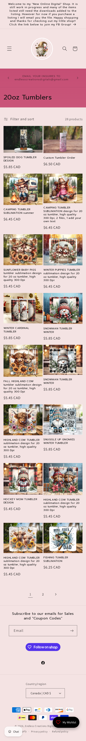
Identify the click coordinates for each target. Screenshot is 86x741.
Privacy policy (39, 731)
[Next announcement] (77, 78)
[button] (9, 49)
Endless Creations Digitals (41, 726)
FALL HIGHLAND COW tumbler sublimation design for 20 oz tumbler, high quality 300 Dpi (23, 386)
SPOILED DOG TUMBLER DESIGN (20, 159)
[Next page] (55, 594)
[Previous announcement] (8, 78)
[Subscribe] (72, 630)
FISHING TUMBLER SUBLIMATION (55, 559)
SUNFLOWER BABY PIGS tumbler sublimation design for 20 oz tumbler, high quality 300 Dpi (23, 275)
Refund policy (60, 731)
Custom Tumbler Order (59, 158)
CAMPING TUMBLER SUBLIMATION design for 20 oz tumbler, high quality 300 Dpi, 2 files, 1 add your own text (62, 214)
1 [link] (30, 594)
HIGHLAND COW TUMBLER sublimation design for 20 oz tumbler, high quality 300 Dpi (22, 445)
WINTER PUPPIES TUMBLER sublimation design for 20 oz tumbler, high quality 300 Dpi (61, 275)
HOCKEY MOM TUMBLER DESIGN (20, 501)
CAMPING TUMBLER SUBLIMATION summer (19, 211)
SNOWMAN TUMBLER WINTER (57, 330)
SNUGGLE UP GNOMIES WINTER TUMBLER (59, 441)
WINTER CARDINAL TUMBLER (16, 329)
